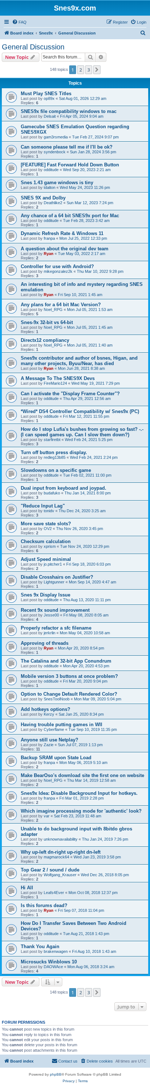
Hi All (27, 887)
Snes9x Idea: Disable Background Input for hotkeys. (79, 793)
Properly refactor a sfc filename (56, 628)
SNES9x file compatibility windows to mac (69, 111)
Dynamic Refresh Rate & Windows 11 (62, 233)
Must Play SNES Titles (46, 93)
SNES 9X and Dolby (43, 198)
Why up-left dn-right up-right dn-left (60, 852)
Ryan (49, 253)
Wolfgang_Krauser (60, 875)
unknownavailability (61, 839)
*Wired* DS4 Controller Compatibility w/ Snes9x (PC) (80, 411)
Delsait (50, 116)
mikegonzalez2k (58, 271)
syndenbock (55, 152)
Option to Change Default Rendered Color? (69, 694)
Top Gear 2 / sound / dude (50, 870)
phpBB (56, 1074)
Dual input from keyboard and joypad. (63, 488)
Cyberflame (54, 729)
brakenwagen (56, 951)
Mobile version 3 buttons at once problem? (69, 676)
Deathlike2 (53, 203)
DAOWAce (53, 966)
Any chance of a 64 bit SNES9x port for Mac (70, 215)
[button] (96, 69)
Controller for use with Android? (57, 266)
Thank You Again (40, 946)
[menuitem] (19, 22)
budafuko (52, 493)
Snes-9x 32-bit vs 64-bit (47, 322)
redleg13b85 (55, 457)
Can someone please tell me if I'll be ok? (66, 147)
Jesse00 (51, 615)
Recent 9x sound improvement (55, 610)
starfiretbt (52, 439)
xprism (50, 546)
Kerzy (49, 714)
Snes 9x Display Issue (45, 595)
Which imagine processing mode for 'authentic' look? (81, 811)
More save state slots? (46, 523)
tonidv (49, 511)
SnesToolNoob (57, 699)
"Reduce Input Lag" (43, 506)
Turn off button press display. (54, 452)
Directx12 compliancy (45, 340)
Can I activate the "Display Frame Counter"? (70, 393)
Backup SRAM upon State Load (56, 757)
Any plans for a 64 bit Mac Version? (61, 304)
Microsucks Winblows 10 (49, 961)
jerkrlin (49, 633)
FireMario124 (55, 383)
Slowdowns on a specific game (56, 470)
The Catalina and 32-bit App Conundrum (66, 661)
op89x (49, 98)
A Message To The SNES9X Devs (58, 378)
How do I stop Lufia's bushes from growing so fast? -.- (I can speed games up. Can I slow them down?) (82, 431)
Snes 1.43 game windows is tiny (57, 182)
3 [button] (88, 69)
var (47, 816)
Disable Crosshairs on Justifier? (57, 577)
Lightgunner (54, 582)
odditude (51, 169)
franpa (49, 238)
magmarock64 (56, 857)
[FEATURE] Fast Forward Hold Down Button (70, 164)
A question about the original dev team (64, 248)
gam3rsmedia (56, 137)
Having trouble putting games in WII (61, 724)
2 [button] (80, 69)
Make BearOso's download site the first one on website (82, 775)
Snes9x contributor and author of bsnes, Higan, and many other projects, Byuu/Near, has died (79, 360)
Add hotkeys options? (45, 709)
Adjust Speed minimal (46, 559)
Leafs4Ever (54, 892)
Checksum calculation (46, 541)
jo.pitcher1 (53, 564)
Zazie (49, 745)
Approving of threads (44, 643)
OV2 (48, 528)
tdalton (49, 187)
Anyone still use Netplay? (49, 740)
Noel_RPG (53, 309)
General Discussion (33, 47)
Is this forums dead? (44, 905)
